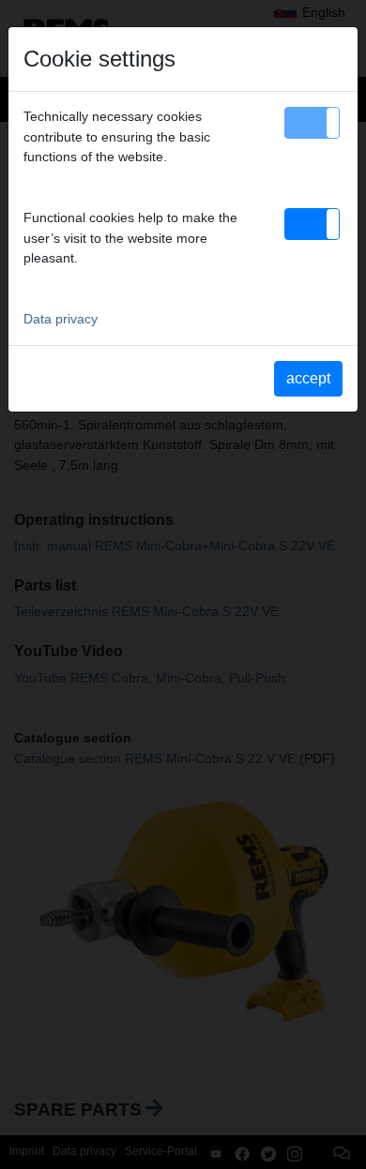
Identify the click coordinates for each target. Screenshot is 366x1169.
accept (308, 378)
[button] (312, 123)
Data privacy (60, 318)
